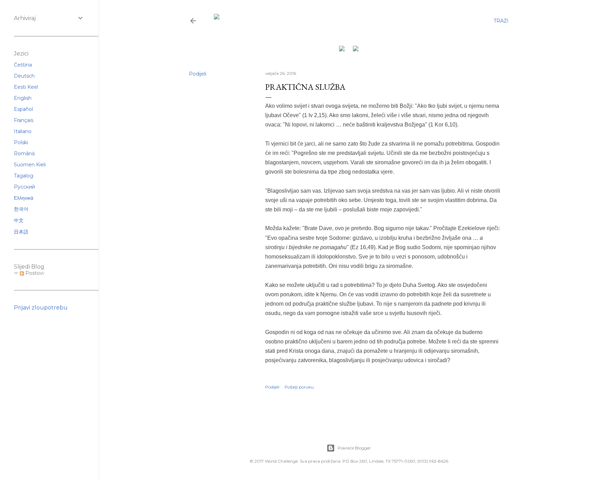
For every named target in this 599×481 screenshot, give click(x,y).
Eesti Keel (26, 87)
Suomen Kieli (30, 164)
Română (24, 153)
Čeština (23, 65)
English (23, 98)
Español (23, 109)
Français (23, 120)
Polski (21, 142)
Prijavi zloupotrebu (41, 307)
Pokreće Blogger (354, 448)
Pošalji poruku (299, 387)
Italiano (23, 131)
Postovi (34, 273)
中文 (19, 220)
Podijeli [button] (197, 74)
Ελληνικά (23, 198)
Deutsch (24, 76)
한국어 (21, 209)
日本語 (21, 232)
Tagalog (23, 176)
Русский (24, 187)
